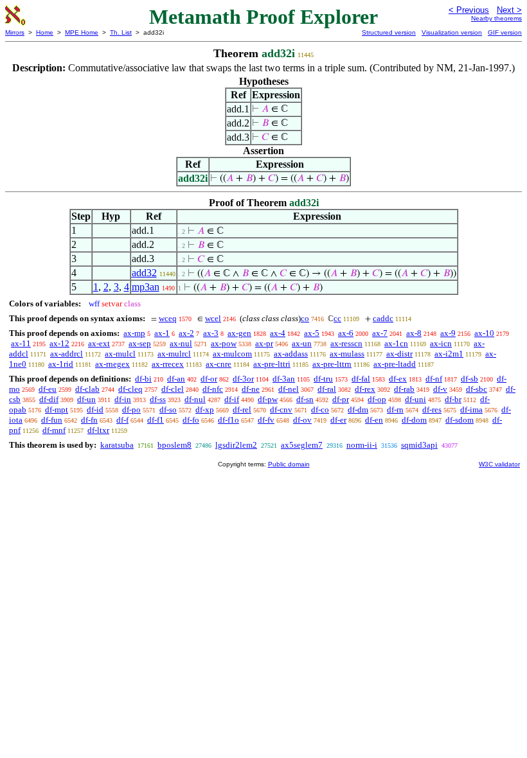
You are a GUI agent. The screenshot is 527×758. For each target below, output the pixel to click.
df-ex (398, 378)
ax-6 (345, 333)
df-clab (87, 389)
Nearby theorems (496, 18)
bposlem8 (174, 445)
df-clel (172, 389)
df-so (168, 409)
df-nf (433, 378)
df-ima (471, 409)
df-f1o (228, 420)
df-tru (323, 378)
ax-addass (291, 353)
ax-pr (264, 343)
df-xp (204, 409)
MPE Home (81, 32)
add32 (144, 272)
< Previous (469, 10)
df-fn (89, 420)
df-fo (191, 420)
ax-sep (140, 343)
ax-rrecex (168, 364)
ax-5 (311, 333)
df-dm (358, 409)
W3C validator (499, 464)
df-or (209, 378)
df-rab (404, 389)
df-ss (158, 399)
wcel (213, 318)
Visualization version (452, 32)
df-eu (48, 389)
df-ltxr (98, 430)
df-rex (365, 389)
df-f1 (155, 420)
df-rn (395, 409)
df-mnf (54, 430)
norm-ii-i (361, 445)
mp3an (145, 286)
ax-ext (99, 343)
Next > (509, 10)
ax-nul (181, 343)
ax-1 (162, 333)
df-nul (195, 399)
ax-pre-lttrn (332, 364)
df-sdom (459, 420)
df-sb (469, 378)
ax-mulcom (232, 353)
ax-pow (224, 343)
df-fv (266, 420)
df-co (320, 409)
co (305, 318)
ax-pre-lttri (271, 364)
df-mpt (56, 409)
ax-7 (380, 333)
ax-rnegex (112, 364)
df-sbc (476, 389)
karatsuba (117, 445)
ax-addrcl (66, 353)
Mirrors (14, 32)
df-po (131, 409)
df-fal (361, 378)
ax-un (302, 343)
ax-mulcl (120, 353)
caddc (383, 318)
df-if (231, 399)
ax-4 (277, 333)
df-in (122, 399)
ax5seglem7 (302, 445)
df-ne (251, 389)
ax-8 (414, 333)
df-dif (48, 399)
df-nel (288, 389)
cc (337, 318)
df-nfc (212, 389)
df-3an (283, 378)
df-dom (414, 420)
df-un (86, 399)
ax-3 (211, 333)
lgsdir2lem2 (236, 445)
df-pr (340, 399)
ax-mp (134, 333)
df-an (176, 378)
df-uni (415, 399)
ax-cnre (218, 364)
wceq (168, 318)
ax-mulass (347, 353)
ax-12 (59, 343)
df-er (338, 420)
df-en (374, 420)
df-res (432, 409)
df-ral (326, 389)
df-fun (51, 420)
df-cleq (130, 389)
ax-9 (448, 333)
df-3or (243, 378)
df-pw (268, 399)
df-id (95, 409)
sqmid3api (419, 445)
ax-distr (399, 353)
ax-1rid (60, 364)
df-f (122, 420)
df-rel (242, 409)
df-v (440, 389)
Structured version (389, 32)
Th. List (121, 32)
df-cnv (281, 409)
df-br (453, 399)
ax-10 (484, 333)
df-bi (143, 378)
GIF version (505, 32)
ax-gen (239, 333)
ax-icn (441, 343)
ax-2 (186, 333)
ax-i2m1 (448, 353)
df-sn (305, 399)
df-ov (302, 420)
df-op (377, 399)
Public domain (289, 464)
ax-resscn (346, 343)
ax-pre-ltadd (394, 364)
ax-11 (21, 343)
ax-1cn (396, 343)
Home (44, 32)
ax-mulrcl (174, 353)
